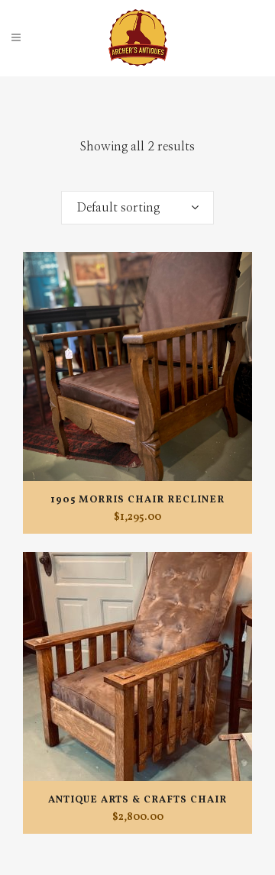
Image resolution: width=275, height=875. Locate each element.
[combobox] (137, 207)
